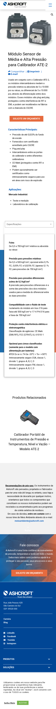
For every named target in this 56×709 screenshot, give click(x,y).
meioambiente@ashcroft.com (29, 521)
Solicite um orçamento (29, 573)
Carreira (7, 619)
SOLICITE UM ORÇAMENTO (26, 118)
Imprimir (34, 71)
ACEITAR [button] (23, 702)
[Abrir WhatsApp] (49, 702)
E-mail (14, 74)
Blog (6, 622)
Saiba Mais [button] (9, 703)
